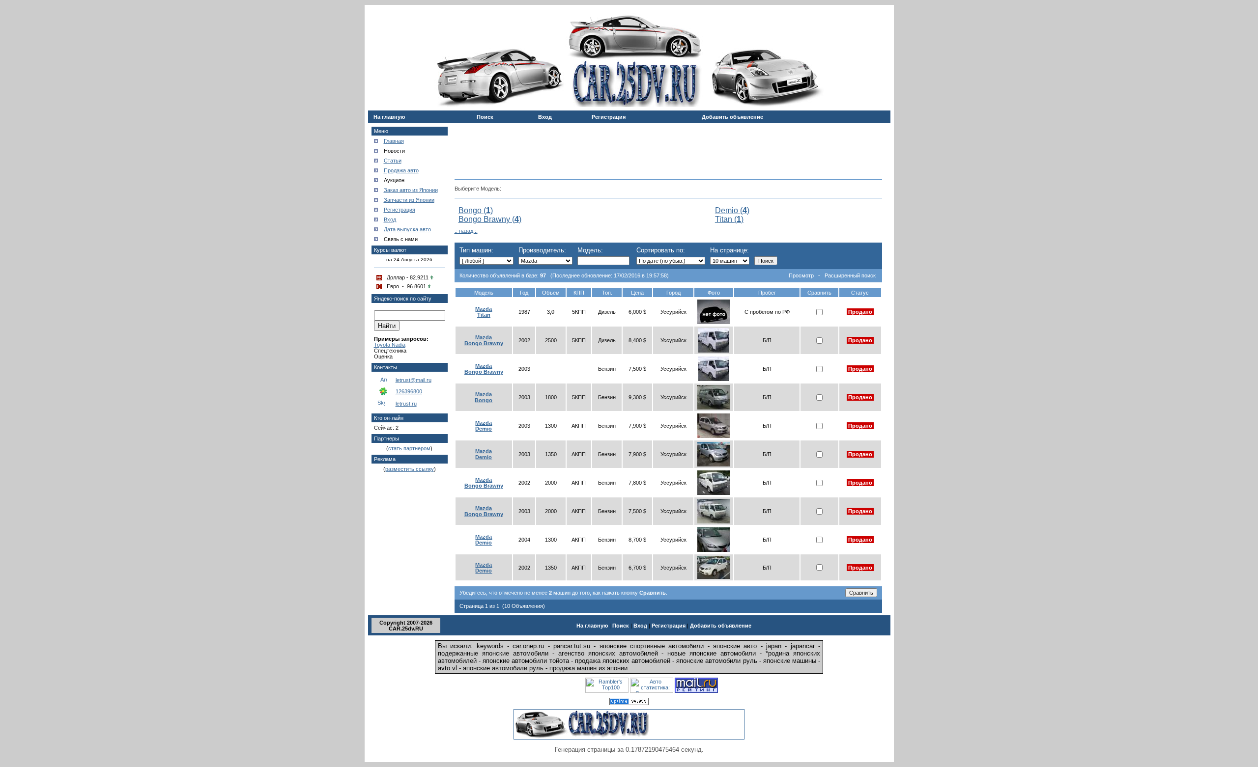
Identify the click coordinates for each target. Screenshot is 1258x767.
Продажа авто (401, 170)
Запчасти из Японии (409, 200)
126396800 (409, 391)
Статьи (392, 161)
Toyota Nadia (389, 345)
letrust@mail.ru (413, 380)
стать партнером (409, 448)
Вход (545, 117)
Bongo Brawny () (489, 219)
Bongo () (475, 210)
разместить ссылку (409, 469)
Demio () (732, 210)
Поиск (485, 117)
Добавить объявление (732, 117)
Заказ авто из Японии (411, 190)
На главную (389, 117)
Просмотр (801, 275)
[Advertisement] (668, 148)
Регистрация (609, 117)
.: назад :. (466, 231)
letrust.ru (406, 404)
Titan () (729, 219)
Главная (394, 141)
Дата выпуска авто (407, 229)
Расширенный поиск (850, 275)
